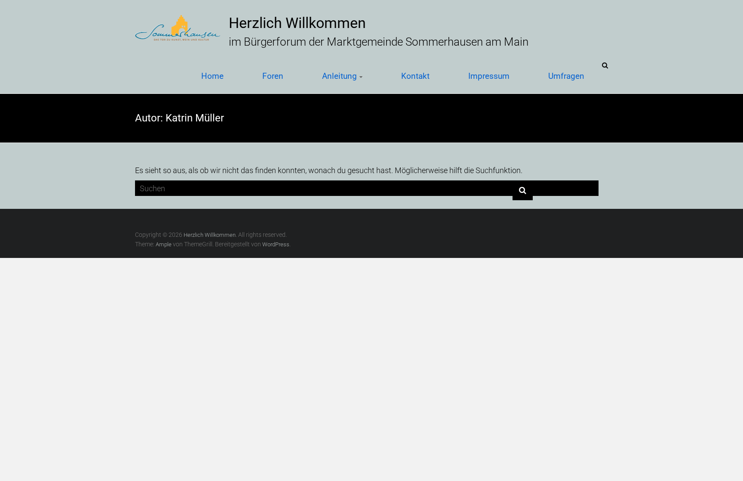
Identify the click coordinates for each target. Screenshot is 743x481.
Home (212, 76)
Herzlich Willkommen (297, 22)
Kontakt (415, 76)
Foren (272, 76)
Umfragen (566, 76)
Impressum (489, 76)
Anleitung (339, 76)
